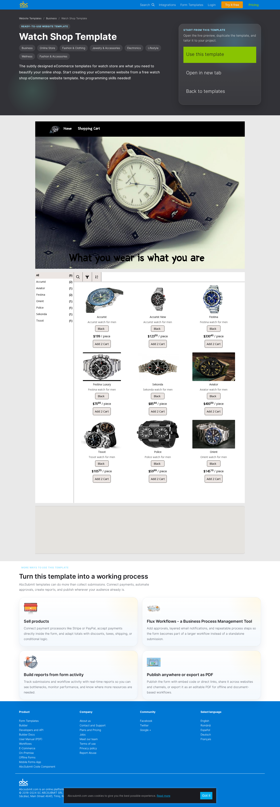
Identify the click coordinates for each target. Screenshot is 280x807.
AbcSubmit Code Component (37, 766)
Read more (163, 795)
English (205, 720)
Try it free (232, 5)
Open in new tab (203, 72)
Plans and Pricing (90, 730)
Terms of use (88, 743)
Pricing (254, 5)
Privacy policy (88, 748)
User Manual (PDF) (30, 739)
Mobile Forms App (30, 762)
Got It (206, 795)
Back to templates (205, 91)
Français (206, 739)
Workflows (25, 743)
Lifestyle (153, 48)
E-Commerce (27, 748)
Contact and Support (93, 725)
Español (205, 730)
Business (51, 18)
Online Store (47, 48)
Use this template (205, 54)
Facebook (146, 720)
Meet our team (89, 739)
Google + (145, 730)
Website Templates (30, 18)
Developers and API (31, 730)
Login (212, 5)
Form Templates (191, 5)
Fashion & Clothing (73, 48)
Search (145, 5)
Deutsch (206, 734)
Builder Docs (27, 734)
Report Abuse (88, 752)
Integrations (167, 5)
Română (206, 725)
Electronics (134, 48)
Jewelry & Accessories (106, 48)
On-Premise (26, 752)
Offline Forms (27, 757)
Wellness (27, 56)
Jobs (83, 734)
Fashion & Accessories (53, 56)
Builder (23, 725)
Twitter (144, 725)
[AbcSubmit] (24, 5)
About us (85, 720)
